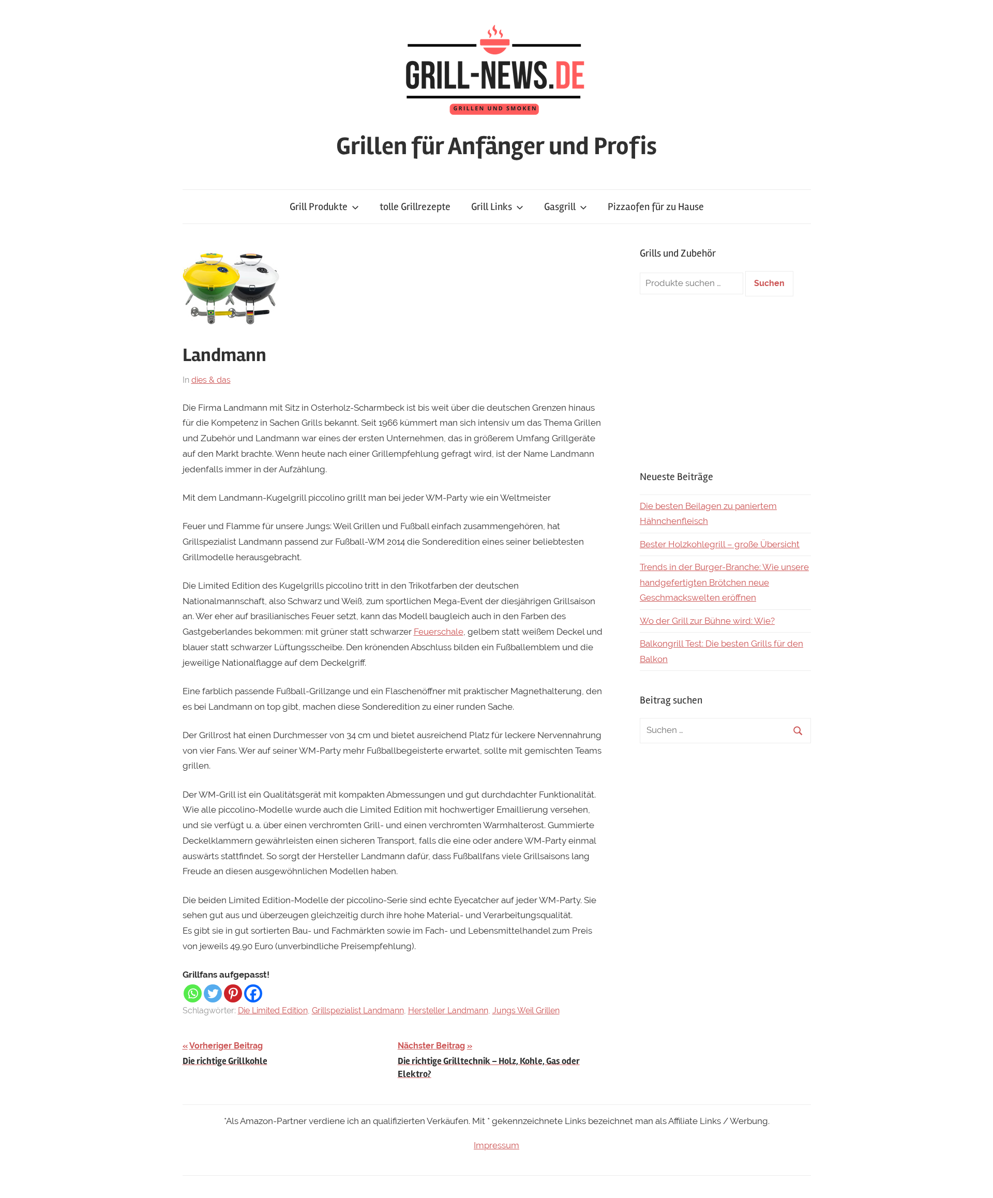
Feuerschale (438, 631)
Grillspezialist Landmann (358, 1010)
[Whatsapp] (193, 993)
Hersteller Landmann (448, 1010)
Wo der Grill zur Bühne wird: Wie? (707, 621)
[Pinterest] (233, 993)
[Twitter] (213, 993)
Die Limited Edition (273, 1010)
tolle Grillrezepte (415, 206)
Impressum (496, 1145)
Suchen (769, 283)
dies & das (211, 380)
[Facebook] (253, 993)
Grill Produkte (319, 206)
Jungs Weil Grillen (526, 1010)
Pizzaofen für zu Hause (656, 206)
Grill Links (491, 206)
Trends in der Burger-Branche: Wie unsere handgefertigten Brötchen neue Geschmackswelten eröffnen (724, 582)
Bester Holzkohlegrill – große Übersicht (720, 544)
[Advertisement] (725, 382)
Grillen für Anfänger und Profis (496, 146)
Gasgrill (560, 206)
